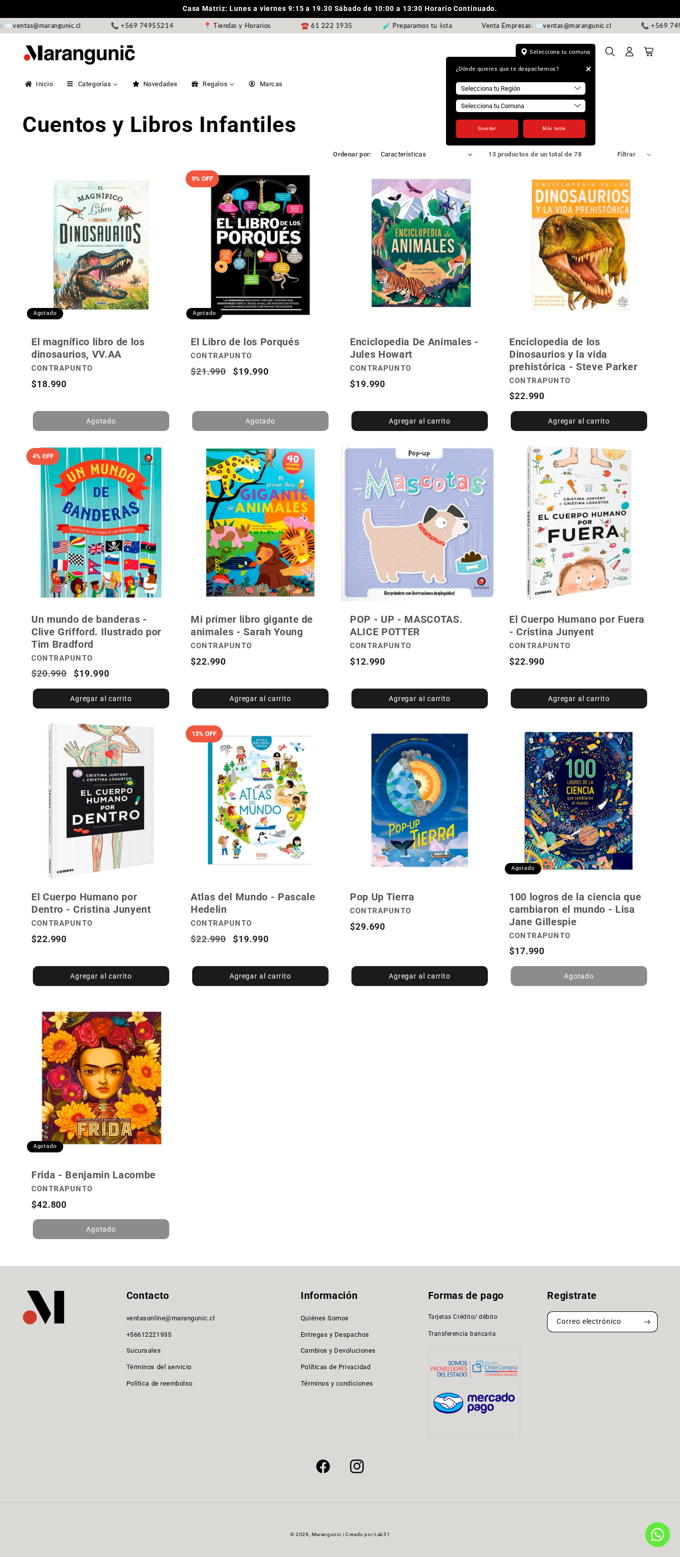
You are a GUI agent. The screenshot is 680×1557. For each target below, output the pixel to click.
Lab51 (382, 1534)
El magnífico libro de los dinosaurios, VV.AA (88, 348)
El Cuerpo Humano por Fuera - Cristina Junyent (577, 625)
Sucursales (143, 1350)
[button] (610, 55)
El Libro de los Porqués (245, 342)
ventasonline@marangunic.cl (170, 1318)
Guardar (487, 128)
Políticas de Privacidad (335, 1367)
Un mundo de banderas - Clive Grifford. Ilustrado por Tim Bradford (96, 631)
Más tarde (554, 128)
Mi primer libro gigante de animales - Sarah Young (252, 625)
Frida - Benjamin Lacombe (93, 1175)
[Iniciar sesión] (630, 55)
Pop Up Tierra (382, 897)
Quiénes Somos (325, 1318)
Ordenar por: (352, 154)
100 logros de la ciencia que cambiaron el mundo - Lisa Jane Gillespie (575, 909)
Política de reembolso (159, 1383)
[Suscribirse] (647, 1322)
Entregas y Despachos (335, 1334)
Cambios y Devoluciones (338, 1350)
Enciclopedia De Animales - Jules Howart (414, 348)
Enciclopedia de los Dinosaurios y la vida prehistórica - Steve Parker (573, 354)
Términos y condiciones (337, 1383)
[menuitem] (38, 84)
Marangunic (326, 1534)
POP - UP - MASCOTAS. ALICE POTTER (406, 625)
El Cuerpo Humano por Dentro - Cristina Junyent (91, 903)
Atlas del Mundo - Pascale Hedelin (253, 903)
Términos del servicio (159, 1367)
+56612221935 (148, 1334)
